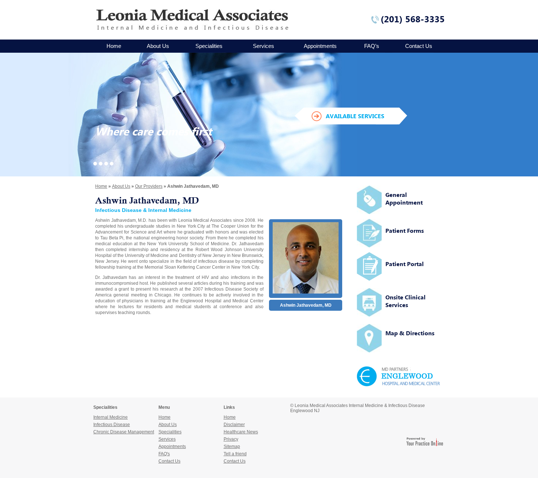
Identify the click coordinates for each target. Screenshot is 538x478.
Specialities (209, 46)
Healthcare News (241, 431)
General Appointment (404, 198)
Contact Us (418, 46)
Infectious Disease (111, 424)
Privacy (231, 439)
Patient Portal (404, 264)
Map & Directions (409, 333)
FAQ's (164, 453)
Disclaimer (234, 424)
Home (114, 46)
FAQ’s (371, 46)
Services (263, 46)
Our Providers (148, 186)
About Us (158, 46)
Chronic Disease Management (123, 431)
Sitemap (232, 446)
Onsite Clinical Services (405, 301)
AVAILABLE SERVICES (355, 116)
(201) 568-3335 (413, 19)
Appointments (320, 46)
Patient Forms (404, 230)
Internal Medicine (110, 417)
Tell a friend (235, 453)
